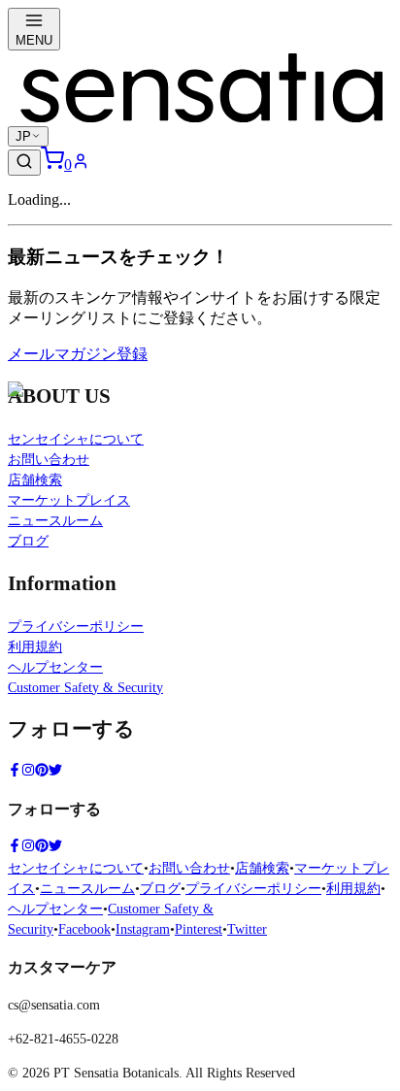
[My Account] (80, 164)
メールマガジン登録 (78, 354)
